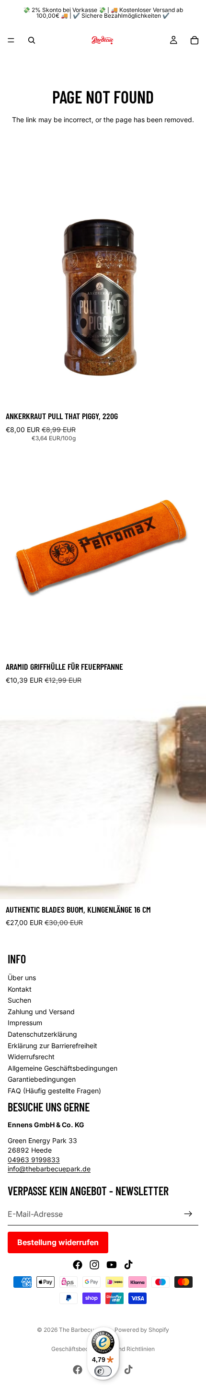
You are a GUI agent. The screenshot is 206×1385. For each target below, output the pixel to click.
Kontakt (20, 989)
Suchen (19, 1000)
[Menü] (11, 40)
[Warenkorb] (194, 40)
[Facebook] (77, 1265)
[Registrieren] (188, 1214)
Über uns (22, 977)
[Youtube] (111, 1265)
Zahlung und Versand (41, 1011)
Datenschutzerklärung (42, 1034)
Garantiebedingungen (42, 1079)
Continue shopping (103, 154)
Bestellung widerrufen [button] (58, 1242)
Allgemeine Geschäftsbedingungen (62, 1068)
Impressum (25, 1023)
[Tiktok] (128, 1265)
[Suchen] (31, 40)
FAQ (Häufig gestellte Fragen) (54, 1091)
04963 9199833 (34, 1160)
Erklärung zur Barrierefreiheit (52, 1046)
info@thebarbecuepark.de (49, 1169)
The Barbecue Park (85, 1329)
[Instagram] (94, 1265)
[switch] (103, 1371)
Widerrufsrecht (31, 1057)
